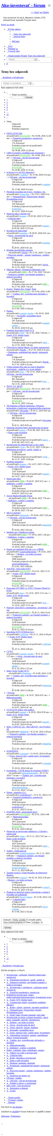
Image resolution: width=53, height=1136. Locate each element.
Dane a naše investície (17, 432)
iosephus (23, 233)
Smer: (29, 922)
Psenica (10, 311)
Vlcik (22, 447)
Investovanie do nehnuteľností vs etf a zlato (25, 445)
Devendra (24, 411)
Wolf (22, 333)
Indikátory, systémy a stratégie (19, 483)
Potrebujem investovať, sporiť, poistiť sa (24, 449)
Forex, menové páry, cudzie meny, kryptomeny (30, 756)
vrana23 (23, 877)
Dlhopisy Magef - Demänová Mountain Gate (26, 269)
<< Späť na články (40, 12)
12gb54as (24, 634)
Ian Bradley (18, 1107)
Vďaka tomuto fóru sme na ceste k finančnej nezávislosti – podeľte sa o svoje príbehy (25, 368)
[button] (7, 92)
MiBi (24, 272)
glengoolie (24, 515)
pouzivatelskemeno (28, 552)
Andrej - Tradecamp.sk (16, 851)
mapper (23, 216)
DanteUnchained (27, 853)
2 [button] (7, 102)
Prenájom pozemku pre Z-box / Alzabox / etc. (26, 192)
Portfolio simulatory (15, 462)
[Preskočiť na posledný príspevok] (23, 148)
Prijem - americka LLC (16, 792)
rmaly (22, 836)
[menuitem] (21, 34)
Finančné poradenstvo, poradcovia (27, 138)
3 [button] (7, 105)
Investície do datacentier (17, 231)
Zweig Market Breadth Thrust (19, 496)
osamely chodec (27, 313)
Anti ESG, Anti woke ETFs (18, 569)
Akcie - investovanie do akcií (20, 235)
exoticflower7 (26, 795)
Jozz (22, 593)
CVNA (10, 651)
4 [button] (7, 107)
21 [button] (8, 114)
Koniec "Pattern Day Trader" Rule (21, 289)
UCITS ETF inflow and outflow (20, 710)
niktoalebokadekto (30, 773)
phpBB (15, 1111)
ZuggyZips (24, 194)
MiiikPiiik (24, 732)
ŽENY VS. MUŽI (14, 386)
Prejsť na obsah (7, 25)
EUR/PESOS (12, 751)
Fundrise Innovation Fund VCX (20, 330)
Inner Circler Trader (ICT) (18, 671)
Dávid (24, 252)
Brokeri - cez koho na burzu (29, 554)
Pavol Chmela (26, 897)
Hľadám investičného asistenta (20, 250)
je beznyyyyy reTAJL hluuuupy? (21, 172)
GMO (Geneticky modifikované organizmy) (25, 153)
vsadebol (24, 175)
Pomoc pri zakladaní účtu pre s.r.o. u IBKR (25, 549)
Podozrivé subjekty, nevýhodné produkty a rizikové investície (25, 857)
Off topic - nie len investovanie (26, 158)
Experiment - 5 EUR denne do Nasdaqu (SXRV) (28, 770)
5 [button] (7, 109)
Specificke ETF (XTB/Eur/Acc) (20, 632)
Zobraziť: (7, 920)
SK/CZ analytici (14, 513)
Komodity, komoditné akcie (29, 316)
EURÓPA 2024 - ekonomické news (22, 812)
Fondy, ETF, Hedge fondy (18, 335)
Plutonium (26, 673)
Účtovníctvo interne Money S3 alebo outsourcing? (28, 347)
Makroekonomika (14, 697)
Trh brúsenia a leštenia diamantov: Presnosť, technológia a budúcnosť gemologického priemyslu (28, 407)
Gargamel (24, 753)
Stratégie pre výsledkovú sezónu (20, 532)
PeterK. (23, 350)
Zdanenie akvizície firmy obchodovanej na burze (27, 428)
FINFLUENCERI (14, 133)
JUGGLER (25, 136)
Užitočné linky (14, 218)
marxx (22, 430)
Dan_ (22, 372)
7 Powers (11, 693)
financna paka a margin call (18, 214)
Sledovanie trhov (14, 479)
